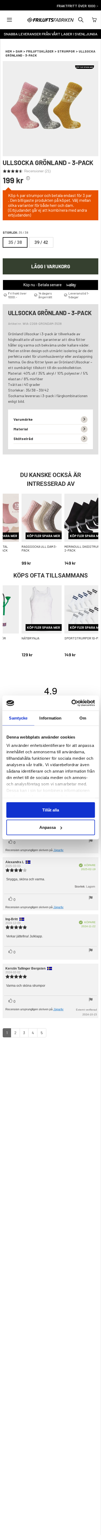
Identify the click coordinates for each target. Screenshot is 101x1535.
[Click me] (28, 178)
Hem (8, 51)
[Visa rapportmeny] (91, 841)
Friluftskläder (40, 51)
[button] (9, 20)
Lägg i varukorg (50, 266)
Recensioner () (37, 171)
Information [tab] (50, 718)
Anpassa (47, 827)
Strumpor (66, 51)
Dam (19, 51)
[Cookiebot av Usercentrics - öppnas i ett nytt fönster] (72, 703)
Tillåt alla (50, 809)
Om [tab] (82, 718)
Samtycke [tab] (18, 718)
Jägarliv (58, 850)
